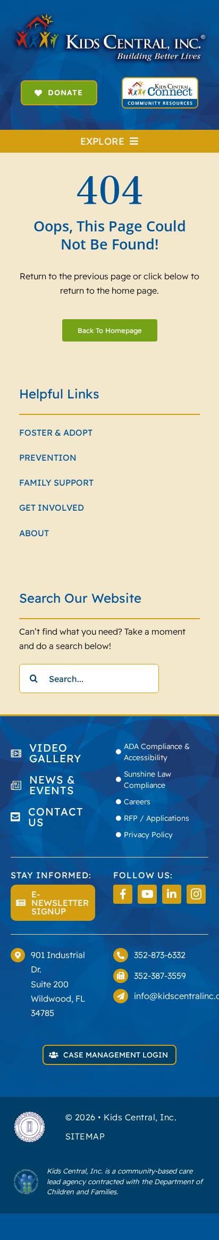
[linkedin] (171, 894)
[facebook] (122, 894)
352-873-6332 (160, 955)
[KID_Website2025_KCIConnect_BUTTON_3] (160, 82)
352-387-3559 (160, 975)
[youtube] (147, 894)
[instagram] (196, 894)
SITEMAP (85, 1136)
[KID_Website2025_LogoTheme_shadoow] (109, 15)
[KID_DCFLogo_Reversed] (26, 1173)
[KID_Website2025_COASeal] (29, 1115)
